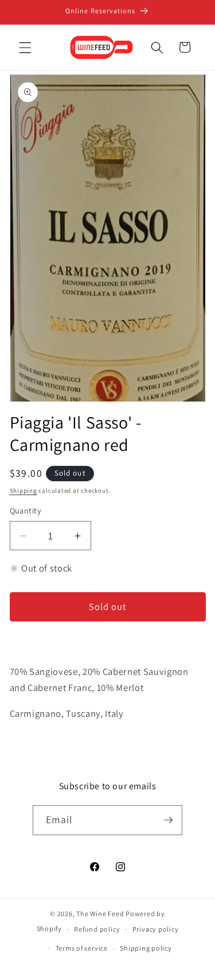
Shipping (23, 490)
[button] (25, 47)
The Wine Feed (100, 913)
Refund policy (97, 929)
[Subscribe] (168, 820)
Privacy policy (155, 929)
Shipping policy (146, 948)
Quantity (26, 510)
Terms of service (82, 948)
